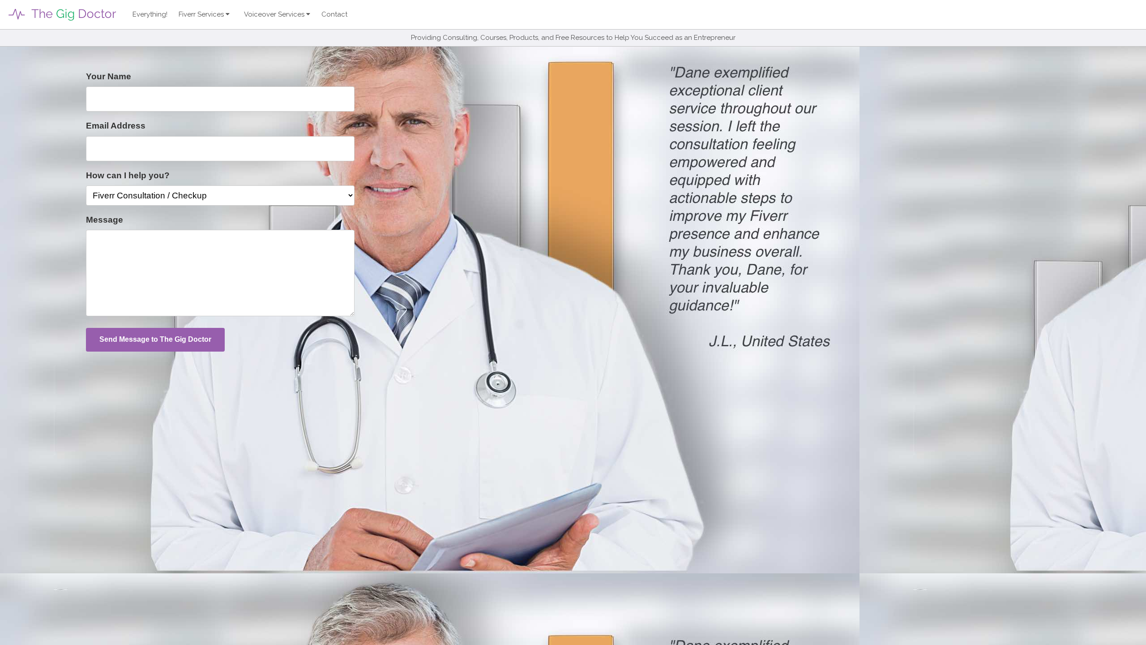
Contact (334, 14)
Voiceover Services (275, 14)
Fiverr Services (202, 14)
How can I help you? (128, 175)
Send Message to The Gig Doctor (155, 339)
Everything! (150, 14)
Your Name (108, 76)
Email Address (115, 125)
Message (104, 219)
